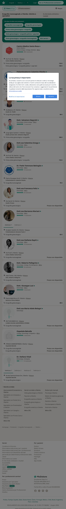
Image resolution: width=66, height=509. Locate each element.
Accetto (51, 96)
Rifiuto (38, 96)
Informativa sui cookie (15, 91)
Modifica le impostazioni (16, 96)
